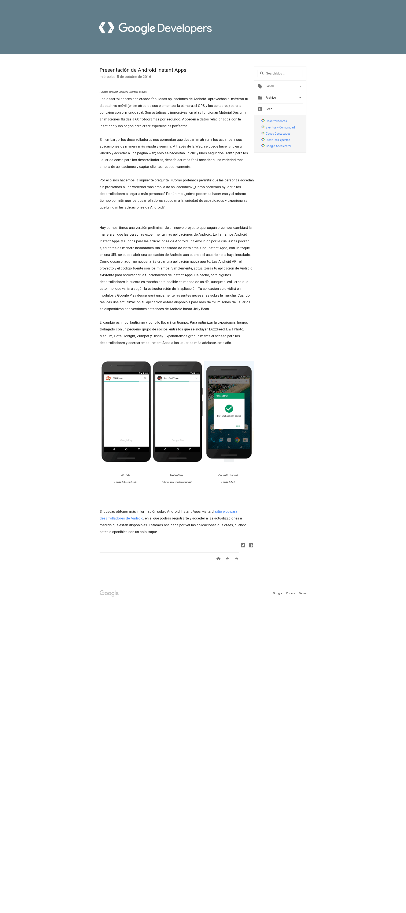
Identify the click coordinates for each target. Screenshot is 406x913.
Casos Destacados (278, 133)
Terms (302, 593)
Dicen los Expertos (278, 140)
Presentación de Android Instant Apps (143, 70)
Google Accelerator (278, 146)
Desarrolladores (276, 121)
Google (278, 593)
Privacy (290, 593)
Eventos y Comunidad (280, 127)
